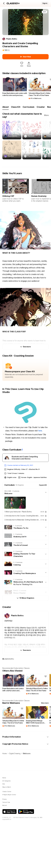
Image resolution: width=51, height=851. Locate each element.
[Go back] (3, 3)
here (40, 431)
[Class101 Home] (13, 3)
